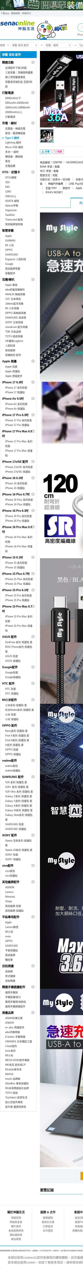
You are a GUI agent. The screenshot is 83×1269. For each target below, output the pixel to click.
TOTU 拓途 (11, 1092)
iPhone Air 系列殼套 (16, 404)
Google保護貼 (13, 677)
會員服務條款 (16, 1230)
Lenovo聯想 (11, 927)
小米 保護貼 (12, 719)
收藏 (59, 151)
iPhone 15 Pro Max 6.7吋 (17, 609)
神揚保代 (26, 13)
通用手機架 (11, 992)
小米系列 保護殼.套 (16, 705)
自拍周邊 (8, 966)
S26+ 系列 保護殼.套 (17, 786)
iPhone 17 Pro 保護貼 (17, 425)
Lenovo (9, 892)
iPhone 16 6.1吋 (12, 478)
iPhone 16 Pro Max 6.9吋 (17, 529)
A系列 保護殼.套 (14, 744)
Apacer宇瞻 (11, 205)
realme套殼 (11, 765)
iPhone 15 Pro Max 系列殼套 (18, 619)
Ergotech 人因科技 (15, 259)
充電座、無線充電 (15, 128)
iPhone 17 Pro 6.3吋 (15, 415)
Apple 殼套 (11, 366)
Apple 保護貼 (12, 371)
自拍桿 (9, 971)
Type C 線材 (12, 137)
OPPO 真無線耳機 (15, 313)
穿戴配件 (10, 273)
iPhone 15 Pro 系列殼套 (18, 595)
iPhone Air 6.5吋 (13, 398)
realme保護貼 (12, 770)
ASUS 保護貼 (12, 660)
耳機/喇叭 (8, 279)
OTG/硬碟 (10, 177)
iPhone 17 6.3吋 (12, 382)
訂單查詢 (48, 1226)
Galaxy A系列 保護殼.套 (18, 805)
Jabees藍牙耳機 (14, 303)
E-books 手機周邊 (15, 1036)
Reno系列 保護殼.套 (16, 730)
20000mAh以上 (13, 112)
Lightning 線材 (13, 142)
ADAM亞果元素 (14, 1018)
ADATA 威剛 (12, 200)
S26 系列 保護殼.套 (16, 782)
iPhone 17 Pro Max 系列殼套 (18, 444)
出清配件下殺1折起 (16, 67)
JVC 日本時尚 (13, 299)
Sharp (8, 901)
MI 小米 (9, 245)
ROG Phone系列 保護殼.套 (19, 649)
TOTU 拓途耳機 (14, 336)
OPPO (9, 249)
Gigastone (11, 210)
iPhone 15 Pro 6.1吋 (15, 590)
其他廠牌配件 (10, 882)
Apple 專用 (11, 284)
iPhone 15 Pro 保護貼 (17, 600)
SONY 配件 (9, 835)
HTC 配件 (8, 683)
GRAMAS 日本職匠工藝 (18, 1041)
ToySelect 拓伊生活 (16, 1097)
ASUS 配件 (9, 636)
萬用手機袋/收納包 (15, 1001)
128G (8, 191)
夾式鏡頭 (10, 976)
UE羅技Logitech (14, 341)
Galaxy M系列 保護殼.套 (19, 810)
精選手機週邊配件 (13, 987)
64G (7, 186)
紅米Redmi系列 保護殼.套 (19, 709)
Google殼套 (11, 672)
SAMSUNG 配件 (13, 776)
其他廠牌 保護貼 (14, 910)
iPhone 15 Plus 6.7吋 (16, 573)
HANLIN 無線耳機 (15, 294)
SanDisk (10, 214)
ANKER (9, 1022)
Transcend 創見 (14, 219)
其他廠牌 (10, 350)
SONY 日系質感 (14, 322)
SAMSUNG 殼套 (14, 824)
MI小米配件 (9, 699)
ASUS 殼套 (11, 656)
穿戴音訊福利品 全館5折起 (18, 84)
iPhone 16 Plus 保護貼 (17, 504)
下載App (5, 13)
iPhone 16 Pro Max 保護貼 (18, 549)
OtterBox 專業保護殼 (17, 1083)
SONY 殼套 (11, 854)
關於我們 (16, 1226)
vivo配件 (8, 865)
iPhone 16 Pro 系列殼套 (18, 516)
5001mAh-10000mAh (17, 102)
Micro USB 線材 (14, 147)
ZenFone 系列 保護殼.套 (18, 642)
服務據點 (15, 13)
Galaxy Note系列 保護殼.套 (19, 817)
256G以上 (10, 196)
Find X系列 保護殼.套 (17, 735)
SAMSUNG (11, 254)
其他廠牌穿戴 (12, 268)
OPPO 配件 (9, 725)
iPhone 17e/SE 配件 (15, 461)
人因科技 (10, 345)
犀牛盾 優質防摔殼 (15, 1106)
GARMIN (10, 240)
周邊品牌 (8, 1012)
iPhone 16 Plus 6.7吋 (16, 494)
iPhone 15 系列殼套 (16, 562)
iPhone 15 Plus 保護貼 (17, 583)
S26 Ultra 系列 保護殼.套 (19, 791)
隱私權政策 (16, 1234)
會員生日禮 (48, 1222)
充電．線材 (52, 45)
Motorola (10, 896)
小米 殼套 (10, 714)
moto (8, 936)
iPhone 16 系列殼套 (16, 483)
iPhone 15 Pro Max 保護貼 (18, 628)
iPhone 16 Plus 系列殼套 (19, 499)
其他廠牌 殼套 (13, 906)
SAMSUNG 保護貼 (15, 829)
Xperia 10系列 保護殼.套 (18, 850)
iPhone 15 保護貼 (15, 567)
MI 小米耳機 (12, 308)
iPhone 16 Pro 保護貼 (17, 520)
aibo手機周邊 (12, 1032)
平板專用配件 (10, 917)
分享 (47, 151)
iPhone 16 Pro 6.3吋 (15, 510)
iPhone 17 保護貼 (15, 392)
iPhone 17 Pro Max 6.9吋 (17, 434)
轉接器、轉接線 (14, 156)
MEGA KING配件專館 (17, 1060)
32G (7, 182)
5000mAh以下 (13, 98)
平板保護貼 (11, 950)
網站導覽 (16, 1239)
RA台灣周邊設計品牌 (17, 1088)
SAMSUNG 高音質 (15, 317)
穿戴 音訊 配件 (20, 45)
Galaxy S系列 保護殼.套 (18, 800)
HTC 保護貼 (12, 693)
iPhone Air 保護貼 (15, 408)
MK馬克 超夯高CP (15, 1064)
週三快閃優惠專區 (15, 77)
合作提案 (48, 1230)
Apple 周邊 (9, 361)
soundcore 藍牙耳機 (16, 327)
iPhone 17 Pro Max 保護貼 (18, 453)
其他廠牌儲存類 (14, 224)
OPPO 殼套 (11, 749)
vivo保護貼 (11, 875)
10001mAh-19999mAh (17, 107)
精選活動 (8, 62)
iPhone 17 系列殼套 (16, 387)
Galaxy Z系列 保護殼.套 (18, 796)
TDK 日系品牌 (13, 331)
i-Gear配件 (11, 1046)
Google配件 (10, 667)
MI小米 (9, 931)
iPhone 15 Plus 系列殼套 (19, 579)
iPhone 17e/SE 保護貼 (17, 471)
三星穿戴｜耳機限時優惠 (19, 72)
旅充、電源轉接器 (15, 133)
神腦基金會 (16, 1222)
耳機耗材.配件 (13, 355)
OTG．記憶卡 (11, 172)
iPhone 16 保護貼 (15, 488)
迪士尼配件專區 (14, 1102)
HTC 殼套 (10, 688)
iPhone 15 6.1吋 (12, 557)
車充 (7, 161)
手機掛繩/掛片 (13, 997)
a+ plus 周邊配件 (14, 1027)
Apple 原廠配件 (13, 376)
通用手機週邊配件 (15, 1006)
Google (9, 263)
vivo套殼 (10, 871)
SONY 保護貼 (13, 859)
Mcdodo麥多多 (13, 1069)
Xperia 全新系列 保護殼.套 (18, 843)
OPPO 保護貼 (13, 754)
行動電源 (8, 92)
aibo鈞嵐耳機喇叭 (15, 289)
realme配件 (9, 760)
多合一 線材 (12, 151)
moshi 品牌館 (12, 1078)
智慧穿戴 (8, 230)
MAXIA (9, 1074)
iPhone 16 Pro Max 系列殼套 (18, 539)
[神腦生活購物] (34, 28)
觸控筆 (9, 959)
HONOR (9, 887)
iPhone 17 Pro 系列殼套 (18, 420)
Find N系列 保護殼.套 (17, 740)
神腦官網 (16, 1217)
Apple (8, 235)
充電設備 (10, 165)
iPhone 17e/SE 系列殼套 (19, 467)
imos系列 (10, 1050)
